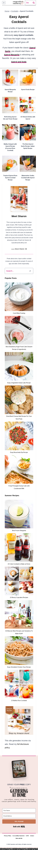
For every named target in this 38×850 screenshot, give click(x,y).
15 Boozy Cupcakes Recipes (19, 597)
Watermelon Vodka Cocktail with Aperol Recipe (27, 178)
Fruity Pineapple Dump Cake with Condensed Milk (19, 487)
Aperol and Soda (18, 62)
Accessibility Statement (18, 835)
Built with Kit (19, 826)
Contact (32, 835)
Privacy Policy (7, 835)
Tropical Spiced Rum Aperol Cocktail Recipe (10, 178)
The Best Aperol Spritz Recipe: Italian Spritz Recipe (28, 146)
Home (7, 11)
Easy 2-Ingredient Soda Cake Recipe (19, 383)
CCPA (27, 835)
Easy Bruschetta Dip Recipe (19, 452)
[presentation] (10, 78)
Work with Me (19, 838)
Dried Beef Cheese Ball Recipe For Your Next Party (19, 418)
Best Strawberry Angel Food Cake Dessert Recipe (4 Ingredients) (19, 348)
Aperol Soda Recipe (28, 89)
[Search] (30, 270)
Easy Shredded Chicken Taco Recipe (19, 667)
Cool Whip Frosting (19, 313)
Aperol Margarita (11, 55)
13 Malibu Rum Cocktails (19, 700)
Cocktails (14, 11)
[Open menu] (4, 2)
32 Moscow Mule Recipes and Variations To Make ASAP (19, 632)
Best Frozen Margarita (19, 530)
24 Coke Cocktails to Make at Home (19, 564)
